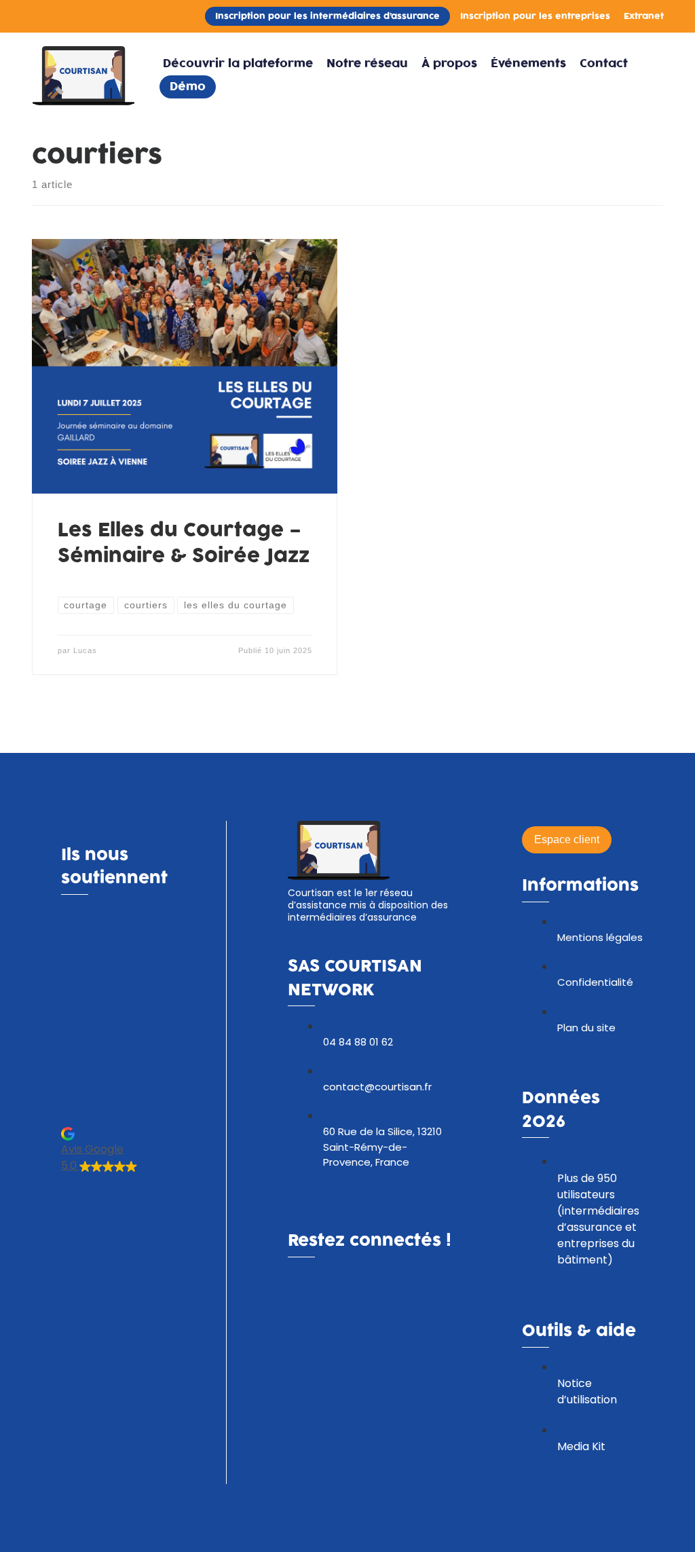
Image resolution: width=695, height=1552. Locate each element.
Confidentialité (595, 982)
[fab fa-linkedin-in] (321, 1285)
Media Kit (581, 1446)
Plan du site (586, 1027)
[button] (133, 1149)
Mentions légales (600, 937)
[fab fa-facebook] (297, 1285)
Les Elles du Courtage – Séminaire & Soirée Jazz (183, 543)
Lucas (85, 650)
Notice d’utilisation (587, 1391)
